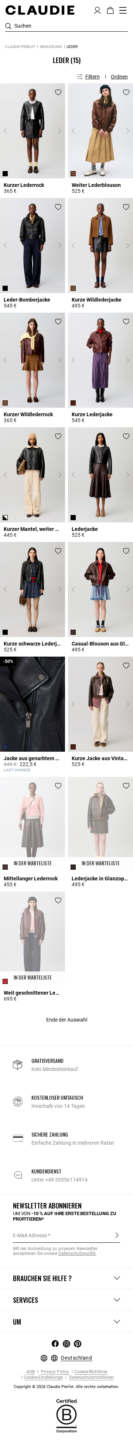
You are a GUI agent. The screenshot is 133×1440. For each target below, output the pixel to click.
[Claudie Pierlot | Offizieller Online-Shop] (39, 10)
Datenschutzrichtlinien (91, 1377)
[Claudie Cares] (66, 1416)
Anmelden (117, 1235)
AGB (30, 1372)
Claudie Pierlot (20, 47)
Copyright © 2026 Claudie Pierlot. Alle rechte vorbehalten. (66, 1386)
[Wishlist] (58, 92)
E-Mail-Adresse (30, 1235)
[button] (97, 10)
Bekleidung (51, 47)
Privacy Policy (54, 1372)
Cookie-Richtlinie (90, 1372)
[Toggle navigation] (123, 10)
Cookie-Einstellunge (43, 1377)
